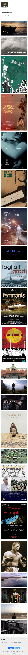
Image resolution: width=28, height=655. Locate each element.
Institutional (11, 15)
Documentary (4, 15)
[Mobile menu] (25, 4)
